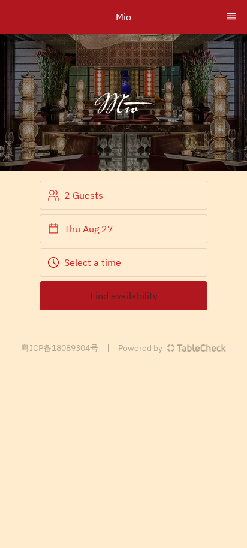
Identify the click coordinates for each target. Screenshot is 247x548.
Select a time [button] (92, 262)
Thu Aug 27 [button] (88, 229)
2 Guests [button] (83, 195)
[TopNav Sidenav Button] (231, 16)
